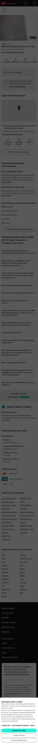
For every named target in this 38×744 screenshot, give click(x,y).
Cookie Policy (6, 725)
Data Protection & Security (20, 725)
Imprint (32, 725)
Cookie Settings (19, 735)
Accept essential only (19, 740)
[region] (19, 721)
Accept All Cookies (19, 730)
